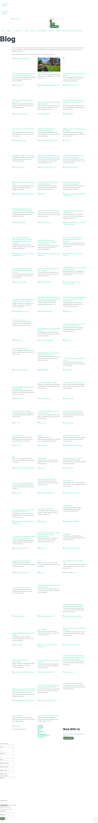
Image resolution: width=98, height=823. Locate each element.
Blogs (4, 5)
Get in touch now (68, 738)
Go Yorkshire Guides (43, 735)
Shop (39, 733)
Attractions (41, 727)
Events (40, 728)
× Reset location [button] (4, 775)
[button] (49, 9)
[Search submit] (51, 21)
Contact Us (6, 4)
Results (52, 24)
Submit (2, 818)
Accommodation (42, 734)
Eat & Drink (41, 731)
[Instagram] (17, 732)
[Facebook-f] (14, 732)
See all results (54, 26)
